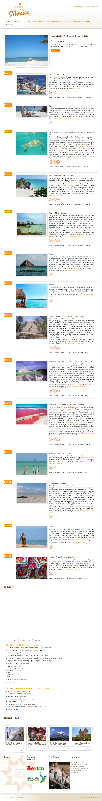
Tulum (74, 178)
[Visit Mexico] (36, 771)
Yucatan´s (52, 340)
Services (67, 21)
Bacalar (51, 236)
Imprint (95, 797)
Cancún (62, 77)
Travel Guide (77, 21)
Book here (30, 707)
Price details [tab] (12, 640)
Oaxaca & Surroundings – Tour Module (81, 744)
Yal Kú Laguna (65, 148)
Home (8, 21)
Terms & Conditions (85, 797)
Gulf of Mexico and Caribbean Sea (78, 486)
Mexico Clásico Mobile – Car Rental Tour (14, 744)
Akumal (73, 137)
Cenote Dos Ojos (68, 186)
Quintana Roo (89, 83)
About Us (87, 21)
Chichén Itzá (77, 364)
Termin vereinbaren (91, 6)
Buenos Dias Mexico (11, 763)
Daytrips (41, 21)
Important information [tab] (31, 640)
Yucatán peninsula (64, 375)
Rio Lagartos (73, 407)
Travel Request (78, 6)
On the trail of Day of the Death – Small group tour (37, 744)
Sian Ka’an (64, 217)
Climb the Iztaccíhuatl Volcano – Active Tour (58, 744)
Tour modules (31, 21)
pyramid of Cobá (71, 319)
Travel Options (18, 21)
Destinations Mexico (54, 21)
